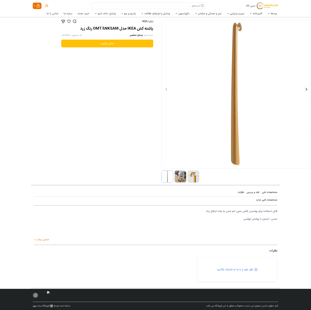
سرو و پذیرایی (237, 14)
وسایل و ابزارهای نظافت (157, 14)
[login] (47, 6)
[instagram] (35, 295)
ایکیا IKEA (147, 21)
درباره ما (67, 14)
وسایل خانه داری (107, 14)
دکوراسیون (184, 14)
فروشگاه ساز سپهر (41, 306)
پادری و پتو (130, 14)
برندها (274, 14)
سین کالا (250, 6)
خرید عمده (83, 14)
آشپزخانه (257, 14)
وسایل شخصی (136, 35)
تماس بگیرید (107, 43)
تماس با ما (52, 14)
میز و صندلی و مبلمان (209, 14)
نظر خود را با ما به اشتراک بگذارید (235, 270)
